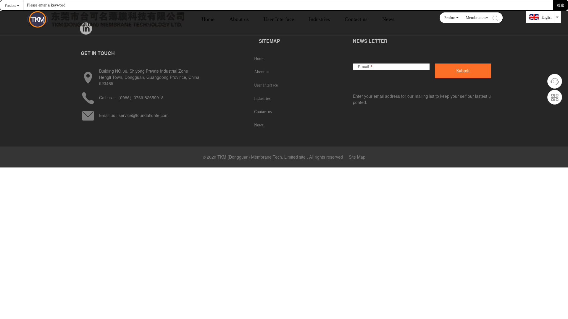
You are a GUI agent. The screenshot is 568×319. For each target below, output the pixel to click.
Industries (262, 98)
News (388, 19)
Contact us (356, 19)
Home (207, 19)
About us (261, 72)
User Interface (266, 85)
